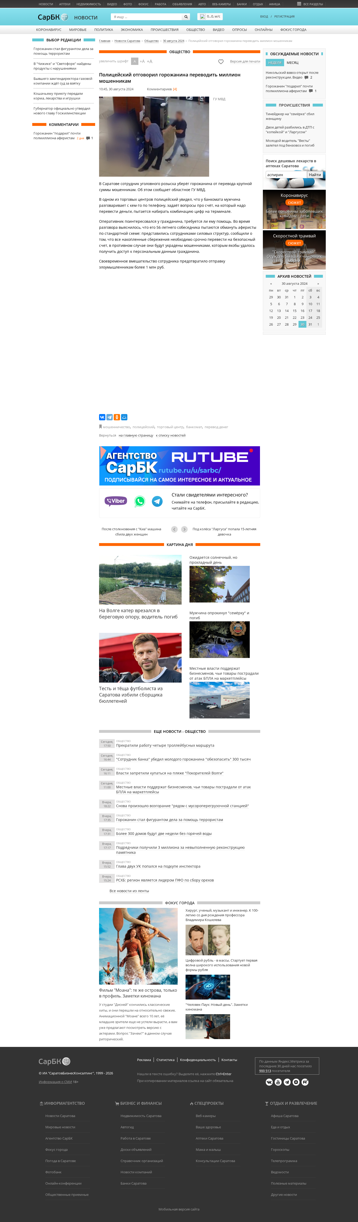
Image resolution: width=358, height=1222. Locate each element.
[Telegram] (109, 417)
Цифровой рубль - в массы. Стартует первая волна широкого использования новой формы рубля (221, 965)
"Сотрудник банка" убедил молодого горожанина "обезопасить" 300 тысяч (183, 759)
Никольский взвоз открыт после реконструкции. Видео (292, 75)
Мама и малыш (208, 1149)
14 (287, 310)
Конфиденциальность (198, 1059)
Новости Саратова (60, 1115)
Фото (127, 4)
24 (310, 317)
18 (318, 310)
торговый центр (170, 427)
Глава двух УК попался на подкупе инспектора (158, 866)
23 (302, 317)
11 (318, 304)
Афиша (274, 4)
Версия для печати (245, 61)
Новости (46, 4)
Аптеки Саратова (209, 1138)
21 (287, 317)
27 (279, 324)
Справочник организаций (142, 1160)
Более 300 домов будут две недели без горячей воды (164, 833)
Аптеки (64, 4)
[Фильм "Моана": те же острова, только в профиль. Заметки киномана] (138, 946)
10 (310, 304)
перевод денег (216, 427)
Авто (202, 4)
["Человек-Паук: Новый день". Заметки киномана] (223, 1027)
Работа (160, 4)
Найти (315, 174)
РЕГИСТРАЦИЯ (284, 16)
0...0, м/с (213, 16)
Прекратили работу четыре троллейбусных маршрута (165, 745)
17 (310, 310)
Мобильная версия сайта (179, 1209)
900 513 (265, 1070)
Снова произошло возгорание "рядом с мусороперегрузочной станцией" (182, 805)
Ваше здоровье (208, 1127)
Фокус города (293, 29)
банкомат (194, 427)
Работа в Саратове (136, 1138)
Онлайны (264, 29)
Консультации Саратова (215, 1160)
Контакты (229, 1059)
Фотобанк (53, 1172)
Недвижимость (89, 4)
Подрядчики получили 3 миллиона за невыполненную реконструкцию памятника (180, 850)
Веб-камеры (221, 4)
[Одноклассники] (117, 417)
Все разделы (313, 4)
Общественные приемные (67, 1194)
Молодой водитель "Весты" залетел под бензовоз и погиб (290, 143)
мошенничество (116, 427)
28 (287, 324)
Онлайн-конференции (63, 1183)
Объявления (182, 4)
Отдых (258, 4)
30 (279, 297)
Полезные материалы (288, 1183)
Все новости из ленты (129, 890)
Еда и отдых (280, 1127)
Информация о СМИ (55, 1081)
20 (279, 317)
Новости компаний (136, 1172)
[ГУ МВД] (154, 137)
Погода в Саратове (60, 1160)
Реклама (144, 1059)
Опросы (239, 29)
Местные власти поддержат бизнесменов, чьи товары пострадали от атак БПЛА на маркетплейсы (183, 789)
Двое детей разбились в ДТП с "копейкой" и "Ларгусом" (290, 129)
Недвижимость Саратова (141, 1115)
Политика (103, 29)
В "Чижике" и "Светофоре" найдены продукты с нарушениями (62, 66)
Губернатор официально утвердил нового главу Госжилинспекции (62, 110)
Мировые (77, 29)
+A (142, 61)
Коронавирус (48, 29)
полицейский (143, 427)
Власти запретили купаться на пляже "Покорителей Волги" (170, 773)
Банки (242, 4)
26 (271, 324)
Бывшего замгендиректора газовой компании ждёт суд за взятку (63, 81)
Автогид (127, 1127)
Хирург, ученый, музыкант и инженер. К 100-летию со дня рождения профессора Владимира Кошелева (222, 915)
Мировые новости (60, 1127)
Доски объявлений (136, 1149)
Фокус (143, 4)
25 (318, 317)
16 (302, 310)
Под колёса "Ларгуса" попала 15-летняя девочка (224, 532)
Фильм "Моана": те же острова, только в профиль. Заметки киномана (138, 993)
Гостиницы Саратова (288, 1138)
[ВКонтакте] (102, 417)
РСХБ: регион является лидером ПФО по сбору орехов (165, 880)
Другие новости (284, 1194)
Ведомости (280, 1172)
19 (271, 317)
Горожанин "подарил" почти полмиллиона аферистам (57, 135)
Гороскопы (280, 1149)
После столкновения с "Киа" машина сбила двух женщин (131, 532)
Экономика (132, 29)
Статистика (165, 1059)
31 (287, 297)
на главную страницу (136, 435)
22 (294, 317)
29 (271, 297)
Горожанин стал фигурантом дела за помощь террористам (63, 51)
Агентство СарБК (59, 1138)
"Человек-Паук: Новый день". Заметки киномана (217, 1007)
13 (279, 310)
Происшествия (164, 29)
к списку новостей (171, 435)
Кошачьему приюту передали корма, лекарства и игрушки (58, 96)
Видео (112, 4)
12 (271, 310)
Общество (195, 29)
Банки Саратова (134, 1183)
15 (294, 310)
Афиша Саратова (285, 1115)
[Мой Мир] (124, 417)
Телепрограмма (284, 1160)
